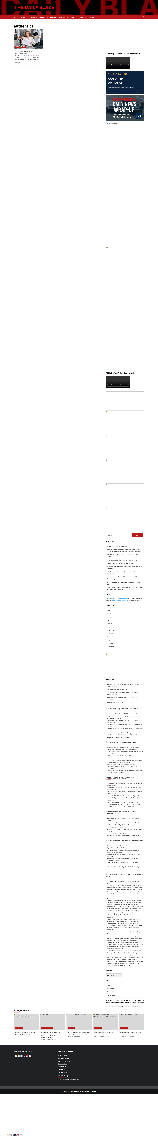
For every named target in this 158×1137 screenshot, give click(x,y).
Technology (110, 643)
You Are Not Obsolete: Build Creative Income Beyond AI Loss (124, 796)
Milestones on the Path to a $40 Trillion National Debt (122, 714)
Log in (108, 985)
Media (109, 627)
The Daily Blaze (62, 1066)
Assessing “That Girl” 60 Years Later (117, 546)
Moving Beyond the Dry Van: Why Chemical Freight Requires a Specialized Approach (124, 578)
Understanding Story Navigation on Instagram (120, 733)
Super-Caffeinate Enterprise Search (117, 848)
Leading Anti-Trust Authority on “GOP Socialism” (120, 563)
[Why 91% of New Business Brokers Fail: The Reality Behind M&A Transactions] (79, 1022)
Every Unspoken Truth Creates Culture (118, 846)
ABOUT (16, 17)
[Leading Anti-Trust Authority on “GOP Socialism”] (131, 1022)
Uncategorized (111, 646)
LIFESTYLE (34, 17)
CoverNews (84, 1091)
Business (18, 46)
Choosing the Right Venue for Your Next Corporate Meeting (124, 900)
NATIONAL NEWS (64, 17)
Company (109, 617)
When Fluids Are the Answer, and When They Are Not (122, 764)
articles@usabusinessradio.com (118, 598)
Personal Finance (112, 636)
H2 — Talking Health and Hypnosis (116, 833)
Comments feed (111, 992)
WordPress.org (111, 995)
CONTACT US (24, 17)
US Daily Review (132, 708)
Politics (109, 640)
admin (17, 53)
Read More (17, 62)
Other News (110, 633)
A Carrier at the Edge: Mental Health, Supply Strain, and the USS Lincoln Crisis (124, 567)
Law (108, 620)
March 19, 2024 (24, 53)
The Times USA (130, 742)
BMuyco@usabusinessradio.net (120, 600)
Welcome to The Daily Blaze (115, 702)
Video (108, 650)
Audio (108, 610)
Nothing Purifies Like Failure (25, 51)
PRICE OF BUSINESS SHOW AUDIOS (82, 17)
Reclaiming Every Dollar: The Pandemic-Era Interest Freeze (123, 835)
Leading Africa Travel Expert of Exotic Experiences (121, 825)
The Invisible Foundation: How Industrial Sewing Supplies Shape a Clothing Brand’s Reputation (125, 588)
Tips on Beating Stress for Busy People (118, 689)
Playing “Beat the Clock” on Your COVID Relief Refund (122, 802)
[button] (143, 17)
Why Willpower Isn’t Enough (115, 827)
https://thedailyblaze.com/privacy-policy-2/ (69, 1079)
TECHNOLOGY (43, 17)
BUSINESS (53, 17)
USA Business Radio (136, 841)
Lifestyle (23, 46)
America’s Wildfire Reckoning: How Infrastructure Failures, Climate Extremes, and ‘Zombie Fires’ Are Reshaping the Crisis (124, 550)
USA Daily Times (132, 778)
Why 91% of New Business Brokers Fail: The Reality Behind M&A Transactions (123, 555)
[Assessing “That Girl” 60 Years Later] (26, 1022)
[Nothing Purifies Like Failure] (28, 39)
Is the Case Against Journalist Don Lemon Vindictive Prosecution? (121, 572)
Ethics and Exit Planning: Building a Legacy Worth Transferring (124, 822)
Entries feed (110, 988)
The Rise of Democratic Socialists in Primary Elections (122, 560)
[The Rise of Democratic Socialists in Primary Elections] (105, 1022)
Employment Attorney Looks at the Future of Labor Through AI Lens (124, 583)
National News (111, 630)
